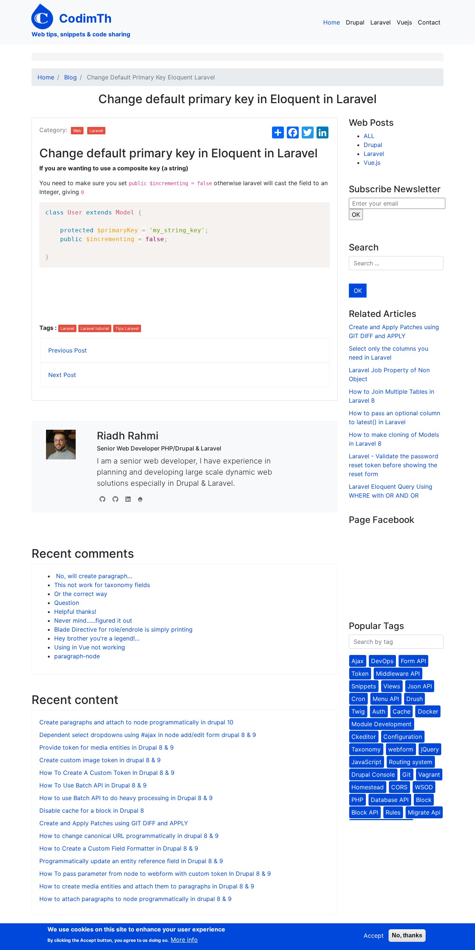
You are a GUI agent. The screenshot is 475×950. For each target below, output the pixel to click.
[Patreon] (140, 499)
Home (331, 22)
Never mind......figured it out (93, 620)
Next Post (62, 375)
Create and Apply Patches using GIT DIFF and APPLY (113, 823)
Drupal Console (373, 774)
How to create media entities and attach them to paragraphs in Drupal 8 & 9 (146, 886)
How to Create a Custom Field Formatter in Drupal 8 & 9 (118, 848)
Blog (70, 77)
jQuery (430, 749)
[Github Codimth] (102, 499)
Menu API (386, 698)
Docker (428, 711)
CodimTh (85, 18)
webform (400, 749)
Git (406, 774)
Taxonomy (366, 749)
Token (359, 673)
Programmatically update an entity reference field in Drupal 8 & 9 (131, 861)
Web (77, 130)
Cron (358, 698)
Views (391, 686)
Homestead (367, 787)
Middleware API (398, 673)
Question (66, 602)
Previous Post (67, 350)
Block (424, 799)
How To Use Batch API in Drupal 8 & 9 (93, 785)
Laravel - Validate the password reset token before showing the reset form (393, 465)
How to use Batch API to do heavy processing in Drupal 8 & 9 (126, 798)
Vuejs (404, 22)
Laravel (380, 22)
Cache (401, 711)
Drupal (355, 22)
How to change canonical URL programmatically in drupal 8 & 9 (129, 835)
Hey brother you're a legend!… (97, 638)
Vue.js (372, 162)
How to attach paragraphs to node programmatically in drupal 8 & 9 (135, 898)
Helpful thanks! (75, 611)
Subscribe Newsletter (394, 189)
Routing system (410, 762)
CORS (399, 787)
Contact (429, 22)
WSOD (424, 787)
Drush (414, 698)
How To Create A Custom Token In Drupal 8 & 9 (106, 772)
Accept (374, 935)
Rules (393, 812)
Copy (320, 209)
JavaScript (366, 762)
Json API (419, 686)
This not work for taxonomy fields (102, 585)
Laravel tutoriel (95, 328)
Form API (413, 661)
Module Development (381, 724)
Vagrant (429, 774)
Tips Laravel (127, 328)
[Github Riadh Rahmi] (115, 499)
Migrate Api (424, 812)
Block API (364, 812)
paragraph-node (77, 656)
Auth (378, 711)
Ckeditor (363, 736)
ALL (369, 136)
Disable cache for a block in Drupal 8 (91, 810)
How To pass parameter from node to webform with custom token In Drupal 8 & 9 (155, 873)
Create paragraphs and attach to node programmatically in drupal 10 (136, 722)
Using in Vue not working (89, 647)
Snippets (363, 686)
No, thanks (407, 935)
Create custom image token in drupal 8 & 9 (100, 760)
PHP (357, 799)
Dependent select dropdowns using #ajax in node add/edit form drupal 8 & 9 (147, 734)
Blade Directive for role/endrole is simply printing (123, 629)
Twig (358, 711)
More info (184, 939)
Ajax (357, 661)
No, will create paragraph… (93, 576)
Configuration (402, 736)
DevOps (382, 661)
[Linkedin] (128, 499)
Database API (390, 799)
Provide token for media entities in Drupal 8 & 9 (106, 747)
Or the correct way (80, 593)
